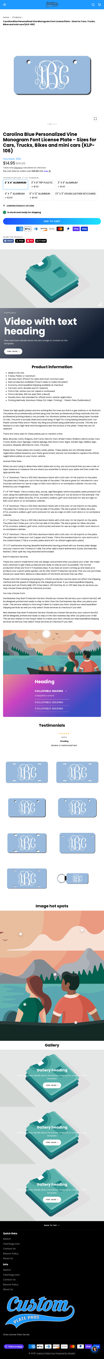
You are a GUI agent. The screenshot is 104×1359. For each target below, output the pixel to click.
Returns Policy (10, 1253)
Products (16, 17)
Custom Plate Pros (46, 1353)
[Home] (52, 5)
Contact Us (9, 1248)
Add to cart (52, 221)
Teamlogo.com (11, 1243)
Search (7, 1238)
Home (6, 17)
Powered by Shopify (65, 1353)
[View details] (39, 1312)
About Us (8, 1258)
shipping (18, 167)
